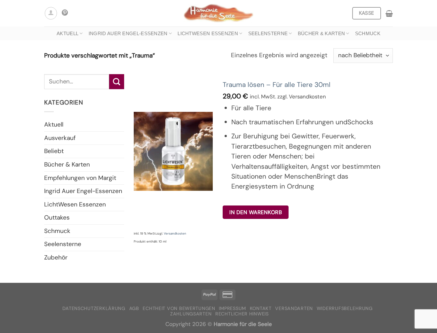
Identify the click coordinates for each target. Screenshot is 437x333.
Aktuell (67, 33)
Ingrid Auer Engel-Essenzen (128, 33)
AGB (134, 309)
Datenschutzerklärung (93, 309)
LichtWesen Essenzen (208, 33)
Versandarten (294, 309)
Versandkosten (175, 233)
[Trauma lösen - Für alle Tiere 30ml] (173, 151)
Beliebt (54, 151)
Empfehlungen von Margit (80, 178)
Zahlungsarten (190, 314)
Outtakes (57, 217)
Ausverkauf (59, 138)
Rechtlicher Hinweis (242, 314)
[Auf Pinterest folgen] (65, 13)
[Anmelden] (51, 13)
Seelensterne (268, 33)
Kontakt (261, 309)
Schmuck (367, 33)
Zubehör (56, 257)
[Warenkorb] (389, 13)
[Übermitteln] (116, 81)
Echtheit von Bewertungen (179, 309)
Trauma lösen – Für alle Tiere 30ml (276, 84)
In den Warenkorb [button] (255, 212)
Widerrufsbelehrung (345, 309)
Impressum (232, 309)
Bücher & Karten (321, 33)
